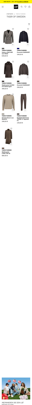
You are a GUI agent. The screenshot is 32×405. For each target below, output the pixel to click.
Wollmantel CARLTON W (6, 152)
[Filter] (29, 24)
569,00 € (5, 155)
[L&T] (16, 7)
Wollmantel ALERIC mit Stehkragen (8, 85)
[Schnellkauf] (13, 44)
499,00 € (5, 88)
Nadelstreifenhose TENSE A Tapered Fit (23, 118)
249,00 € (20, 123)
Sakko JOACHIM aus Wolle (7, 52)
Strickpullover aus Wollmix (8, 117)
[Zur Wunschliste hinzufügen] (13, 29)
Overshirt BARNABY (23, 51)
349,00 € (20, 54)
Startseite (10, 14)
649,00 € (5, 56)
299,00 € (5, 121)
